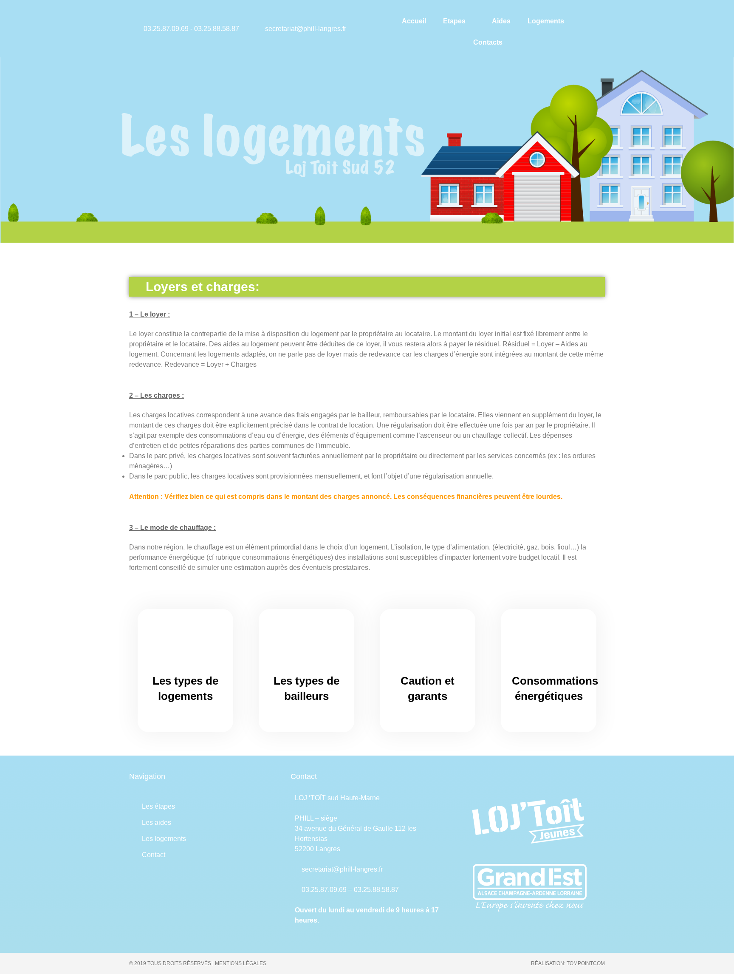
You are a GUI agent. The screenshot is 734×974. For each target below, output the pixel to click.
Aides (501, 21)
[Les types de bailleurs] (306, 643)
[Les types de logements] (185, 643)
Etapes (454, 21)
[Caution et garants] (427, 643)
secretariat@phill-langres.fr (342, 869)
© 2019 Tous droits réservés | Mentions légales (197, 963)
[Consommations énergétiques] (548, 643)
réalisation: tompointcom (568, 963)
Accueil (414, 21)
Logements (546, 21)
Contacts (488, 42)
